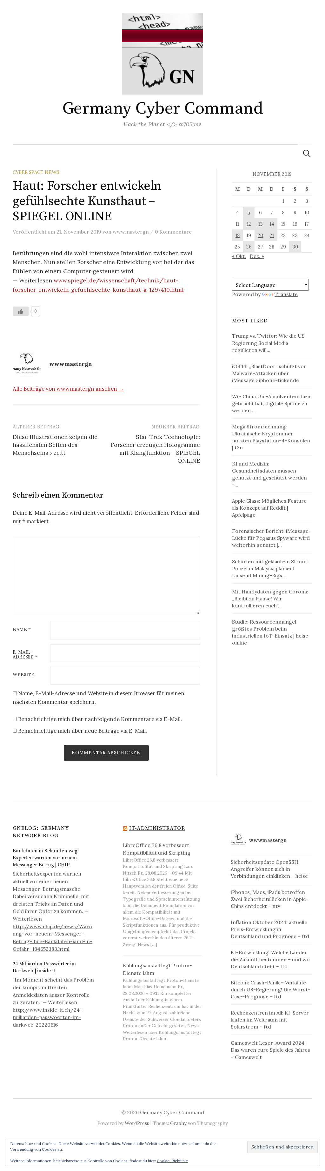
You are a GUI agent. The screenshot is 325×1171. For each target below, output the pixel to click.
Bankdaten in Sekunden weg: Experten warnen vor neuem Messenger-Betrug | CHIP (46, 858)
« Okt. (239, 256)
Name (22, 629)
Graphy (178, 1123)
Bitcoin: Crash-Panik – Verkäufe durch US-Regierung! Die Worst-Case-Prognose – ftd (270, 989)
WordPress (137, 1123)
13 (260, 224)
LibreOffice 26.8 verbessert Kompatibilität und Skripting (156, 849)
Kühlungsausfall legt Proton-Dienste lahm (157, 969)
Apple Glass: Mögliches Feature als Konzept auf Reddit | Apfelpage (269, 508)
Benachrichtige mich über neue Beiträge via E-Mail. (82, 730)
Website (23, 674)
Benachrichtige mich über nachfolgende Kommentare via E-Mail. (100, 719)
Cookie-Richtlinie (172, 1160)
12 (249, 224)
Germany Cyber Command (162, 108)
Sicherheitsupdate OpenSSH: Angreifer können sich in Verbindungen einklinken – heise (269, 869)
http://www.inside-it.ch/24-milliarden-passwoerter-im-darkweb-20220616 (47, 1017)
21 (272, 235)
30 (295, 247)
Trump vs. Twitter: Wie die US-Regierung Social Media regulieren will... (269, 343)
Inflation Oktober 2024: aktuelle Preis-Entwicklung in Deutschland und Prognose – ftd (270, 929)
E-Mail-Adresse (25, 654)
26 (249, 247)
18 (237, 235)
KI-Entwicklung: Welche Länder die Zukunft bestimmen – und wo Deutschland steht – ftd (270, 959)
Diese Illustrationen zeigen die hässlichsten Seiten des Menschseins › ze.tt (55, 444)
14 (272, 224)
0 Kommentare (173, 231)
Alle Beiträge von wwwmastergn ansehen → (68, 388)
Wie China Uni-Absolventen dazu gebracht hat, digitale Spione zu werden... (271, 403)
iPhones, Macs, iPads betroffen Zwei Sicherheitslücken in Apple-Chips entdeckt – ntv (269, 899)
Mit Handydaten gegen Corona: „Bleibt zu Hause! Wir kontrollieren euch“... (270, 598)
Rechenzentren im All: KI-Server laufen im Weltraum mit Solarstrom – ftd (270, 1019)
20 (260, 235)
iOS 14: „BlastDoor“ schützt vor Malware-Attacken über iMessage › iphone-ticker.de (269, 373)
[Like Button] (21, 311)
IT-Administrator (157, 828)
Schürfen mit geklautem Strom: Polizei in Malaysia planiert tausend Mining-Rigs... (270, 568)
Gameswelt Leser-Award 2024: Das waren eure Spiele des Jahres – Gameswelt (270, 1050)
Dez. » (257, 256)
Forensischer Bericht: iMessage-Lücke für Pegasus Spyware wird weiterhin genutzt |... (271, 538)
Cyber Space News (36, 172)
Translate (286, 294)
